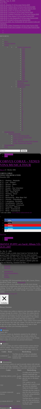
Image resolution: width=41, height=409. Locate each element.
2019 (23, 56)
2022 (23, 53)
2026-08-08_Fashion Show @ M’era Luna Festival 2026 (17, 6)
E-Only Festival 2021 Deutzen (22, 143)
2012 (23, 64)
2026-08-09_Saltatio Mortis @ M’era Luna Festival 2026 (18, 8)
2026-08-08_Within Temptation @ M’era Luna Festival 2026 (19, 25)
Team (6, 147)
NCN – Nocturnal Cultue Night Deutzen (25, 141)
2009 (23, 70)
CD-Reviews (21, 87)
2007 (23, 73)
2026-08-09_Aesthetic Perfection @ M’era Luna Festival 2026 (19, 14)
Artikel (6, 45)
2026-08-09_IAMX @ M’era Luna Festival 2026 (15, 10)
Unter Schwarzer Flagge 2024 (22, 137)
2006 (23, 75)
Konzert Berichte (22, 81)
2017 (23, 60)
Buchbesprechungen (23, 85)
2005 (23, 77)
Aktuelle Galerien (9, 43)
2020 (23, 55)
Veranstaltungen (9, 145)
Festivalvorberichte (15, 134)
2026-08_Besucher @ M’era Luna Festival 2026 (15, 5)
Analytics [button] (3, 342)
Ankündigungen (9, 132)
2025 (23, 51)
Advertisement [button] (4, 360)
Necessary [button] (3, 328)
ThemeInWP (21, 282)
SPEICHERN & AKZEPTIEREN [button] (10, 406)
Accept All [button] (13, 294)
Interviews (20, 83)
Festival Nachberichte (24, 47)
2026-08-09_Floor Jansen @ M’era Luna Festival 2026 (17, 16)
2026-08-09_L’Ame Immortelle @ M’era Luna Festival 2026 (19, 18)
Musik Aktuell (8, 154)
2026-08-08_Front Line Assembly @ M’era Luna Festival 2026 (19, 27)
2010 (23, 68)
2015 (23, 62)
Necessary (6, 330)
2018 (23, 58)
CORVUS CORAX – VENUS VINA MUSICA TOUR (20, 163)
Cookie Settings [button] (5, 294)
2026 (23, 49)
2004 (23, 79)
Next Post (3, 234)
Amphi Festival (18, 139)
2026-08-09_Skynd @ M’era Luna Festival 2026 (15, 20)
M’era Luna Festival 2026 (21, 136)
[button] (4, 36)
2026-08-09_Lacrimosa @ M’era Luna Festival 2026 (16, 12)
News (6, 41)
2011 (23, 66)
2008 (23, 71)
